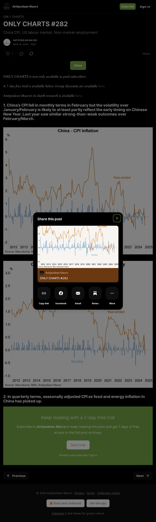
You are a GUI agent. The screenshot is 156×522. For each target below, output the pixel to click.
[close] (117, 218)
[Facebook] (60, 293)
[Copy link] (43, 293)
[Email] (78, 293)
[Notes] (95, 293)
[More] (112, 293)
